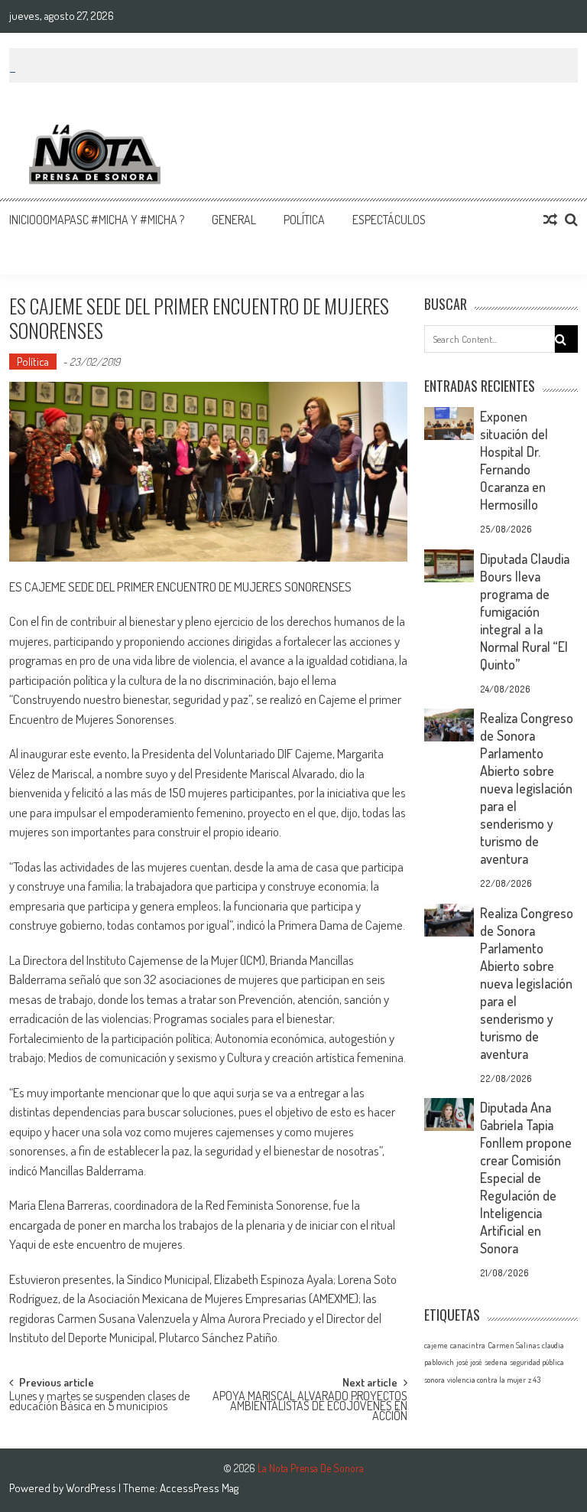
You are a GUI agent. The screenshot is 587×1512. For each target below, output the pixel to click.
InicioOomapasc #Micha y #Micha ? (96, 219)
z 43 (534, 1379)
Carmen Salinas (514, 1345)
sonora (434, 1379)
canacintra (467, 1345)
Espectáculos (389, 219)
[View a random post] (550, 219)
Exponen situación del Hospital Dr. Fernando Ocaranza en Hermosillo (514, 460)
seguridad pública (537, 1362)
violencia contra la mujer (486, 1379)
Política (304, 219)
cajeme (436, 1345)
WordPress (92, 1488)
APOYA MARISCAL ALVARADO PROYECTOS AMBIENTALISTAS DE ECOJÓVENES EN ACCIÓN (309, 1403)
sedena (496, 1362)
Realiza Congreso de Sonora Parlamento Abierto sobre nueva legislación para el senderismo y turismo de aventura (526, 788)
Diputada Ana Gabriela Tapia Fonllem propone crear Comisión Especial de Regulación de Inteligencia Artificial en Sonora (526, 1177)
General (234, 219)
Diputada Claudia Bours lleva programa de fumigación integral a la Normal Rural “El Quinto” (524, 611)
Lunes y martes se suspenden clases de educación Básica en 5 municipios (99, 1402)
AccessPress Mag (199, 1488)
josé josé (469, 1362)
